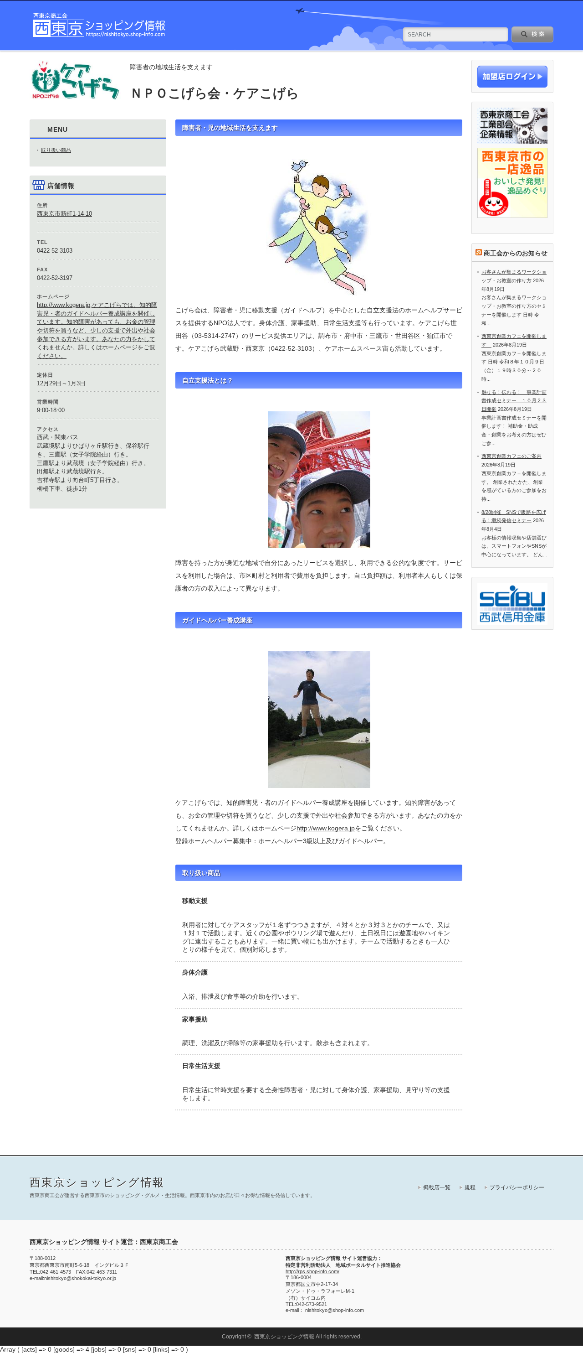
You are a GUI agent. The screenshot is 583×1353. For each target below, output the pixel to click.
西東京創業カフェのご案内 (511, 456)
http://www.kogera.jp (326, 828)
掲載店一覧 (436, 1187)
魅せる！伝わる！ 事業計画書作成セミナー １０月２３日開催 (514, 400)
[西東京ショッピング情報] (100, 36)
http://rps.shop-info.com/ (312, 1271)
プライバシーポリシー (517, 1187)
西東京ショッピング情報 (97, 1182)
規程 (470, 1187)
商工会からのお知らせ (515, 253)
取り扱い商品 (56, 150)
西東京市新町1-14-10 (64, 213)
